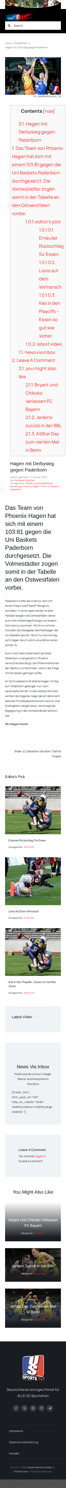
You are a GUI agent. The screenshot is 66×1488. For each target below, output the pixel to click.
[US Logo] (33, 1356)
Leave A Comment (33, 360)
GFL (33, 847)
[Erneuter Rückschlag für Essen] (33, 789)
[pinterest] (41, 1408)
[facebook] (16, 1408)
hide (49, 111)
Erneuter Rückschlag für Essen (27, 840)
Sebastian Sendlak (24, 480)
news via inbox (37, 352)
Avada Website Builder (39, 1467)
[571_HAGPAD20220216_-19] (33, 58)
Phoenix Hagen (31, 486)
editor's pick (43, 222)
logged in (40, 1156)
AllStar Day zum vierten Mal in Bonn (42, 442)
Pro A (43, 486)
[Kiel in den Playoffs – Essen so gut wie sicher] (33, 930)
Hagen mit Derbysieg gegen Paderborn (37, 132)
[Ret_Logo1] (18, 14)
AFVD (26, 847)
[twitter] (24, 1408)
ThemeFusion (20, 1471)
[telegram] (50, 1408)
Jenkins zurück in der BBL (33, 1266)
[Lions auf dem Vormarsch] (33, 860)
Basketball (39, 1233)
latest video (44, 344)
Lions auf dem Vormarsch (23, 911)
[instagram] (33, 1408)
